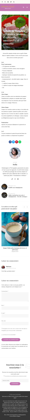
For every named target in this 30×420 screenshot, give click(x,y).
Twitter (10, 2)
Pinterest (8, 2)
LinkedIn (13, 2)
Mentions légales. (16, 416)
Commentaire (4, 291)
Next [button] (27, 206)
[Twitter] (13, 141)
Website (12, 179)
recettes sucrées (5, 411)
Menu (27, 7)
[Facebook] (10, 141)
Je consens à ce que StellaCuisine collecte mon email (15, 376)
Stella (15, 164)
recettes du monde (21, 404)
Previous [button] (24, 206)
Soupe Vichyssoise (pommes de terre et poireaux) (15, 249)
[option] (15, 232)
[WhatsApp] (19, 141)
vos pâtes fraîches (21, 405)
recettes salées (20, 410)
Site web (3, 321)
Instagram (5, 2)
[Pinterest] (16, 141)
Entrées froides (15, 47)
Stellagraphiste (22, 414)
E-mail (3, 313)
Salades (22, 47)
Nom (2, 305)
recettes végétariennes (20, 402)
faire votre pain (11, 405)
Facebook (2, 2)
